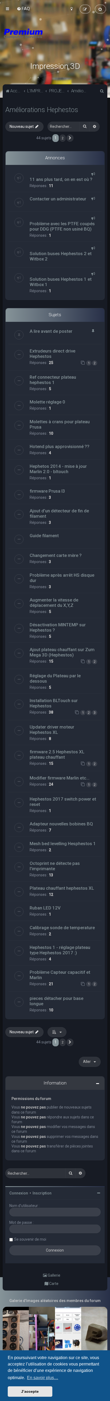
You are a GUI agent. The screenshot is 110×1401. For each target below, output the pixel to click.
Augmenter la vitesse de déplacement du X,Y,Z (54, 602)
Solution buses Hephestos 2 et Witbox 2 (61, 256)
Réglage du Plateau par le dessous (55, 678)
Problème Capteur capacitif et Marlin (60, 974)
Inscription (42, 1193)
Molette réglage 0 (47, 402)
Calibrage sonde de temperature (62, 927)
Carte (53, 1283)
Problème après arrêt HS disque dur (62, 577)
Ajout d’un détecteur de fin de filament (59, 513)
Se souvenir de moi (30, 1239)
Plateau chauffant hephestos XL (62, 888)
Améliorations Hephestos (41, 110)
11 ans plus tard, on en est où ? (61, 179)
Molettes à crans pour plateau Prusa (60, 424)
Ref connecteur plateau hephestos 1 (53, 379)
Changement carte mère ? (56, 555)
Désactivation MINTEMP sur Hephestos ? (58, 627)
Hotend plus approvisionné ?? (59, 446)
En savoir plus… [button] (42, 1377)
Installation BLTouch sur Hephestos (54, 703)
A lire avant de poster (51, 331)
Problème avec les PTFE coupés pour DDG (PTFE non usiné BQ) (62, 226)
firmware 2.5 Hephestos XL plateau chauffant (57, 754)
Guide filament (44, 535)
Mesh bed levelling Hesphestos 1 (63, 843)
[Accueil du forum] (55, 40)
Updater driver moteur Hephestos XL (52, 729)
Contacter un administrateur (58, 198)
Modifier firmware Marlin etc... (59, 778)
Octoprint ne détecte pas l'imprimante (55, 866)
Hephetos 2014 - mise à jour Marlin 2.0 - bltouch (58, 469)
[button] (69, 138)
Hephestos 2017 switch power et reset (63, 801)
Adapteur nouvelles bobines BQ (61, 823)
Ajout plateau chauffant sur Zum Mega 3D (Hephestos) (62, 652)
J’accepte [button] (30, 1391)
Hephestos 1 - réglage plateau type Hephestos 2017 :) (60, 950)
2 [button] (63, 138)
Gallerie (53, 1275)
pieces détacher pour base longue (56, 1001)
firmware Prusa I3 (47, 491)
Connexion (18, 1193)
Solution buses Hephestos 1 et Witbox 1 (61, 281)
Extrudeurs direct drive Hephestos (52, 353)
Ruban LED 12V (45, 908)
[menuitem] (23, 9)
